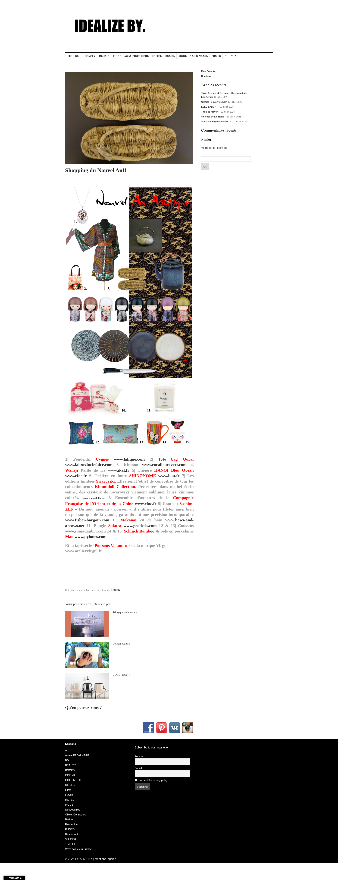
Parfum (69, 819)
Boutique (206, 76)
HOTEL (157, 56)
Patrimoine (71, 824)
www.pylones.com (90, 536)
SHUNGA (230, 56)
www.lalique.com (129, 459)
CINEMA (70, 775)
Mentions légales (105, 858)
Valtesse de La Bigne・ (213, 116)
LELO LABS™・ (210, 107)
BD (67, 760)
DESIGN (104, 56)
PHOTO (216, 56)
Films (68, 789)
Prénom (139, 756)
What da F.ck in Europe (78, 848)
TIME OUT (74, 56)
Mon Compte (208, 71)
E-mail (138, 768)
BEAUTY (89, 56)
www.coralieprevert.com (164, 464)
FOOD (117, 56)
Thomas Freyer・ (210, 111)
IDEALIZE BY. (84, 858)
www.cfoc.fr (76, 475)
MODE (183, 56)
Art (66, 750)
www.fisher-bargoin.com (87, 520)
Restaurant (71, 834)
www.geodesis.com (140, 525)
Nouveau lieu (72, 809)
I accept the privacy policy (153, 780)
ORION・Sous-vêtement (214, 102)
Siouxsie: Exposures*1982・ (216, 121)
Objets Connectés (75, 814)
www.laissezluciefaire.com (88, 464)
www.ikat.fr (118, 470)
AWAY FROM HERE (136, 56)
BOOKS (170, 56)
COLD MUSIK (199, 56)
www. (70, 531)
